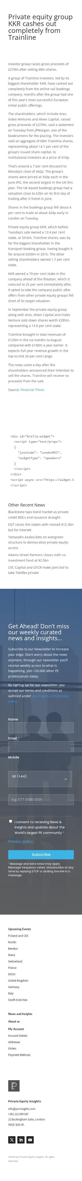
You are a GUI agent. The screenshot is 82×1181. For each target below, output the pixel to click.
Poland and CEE (18, 936)
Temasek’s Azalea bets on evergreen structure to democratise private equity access (38, 542)
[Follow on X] (11, 1140)
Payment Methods (19, 1055)
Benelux (13, 949)
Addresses (14, 1042)
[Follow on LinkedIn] (21, 1140)
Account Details (17, 1036)
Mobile (13, 757)
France (12, 968)
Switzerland (15, 961)
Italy (10, 993)
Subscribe (41, 854)
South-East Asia (17, 1000)
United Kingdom (18, 981)
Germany (13, 987)
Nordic (12, 942)
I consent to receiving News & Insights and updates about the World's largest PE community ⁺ (40, 827)
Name (13, 719)
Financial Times (32, 390)
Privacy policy (20, 841)
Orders (12, 1048)
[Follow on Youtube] (30, 1140)
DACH (11, 974)
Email (13, 738)
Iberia (11, 955)
